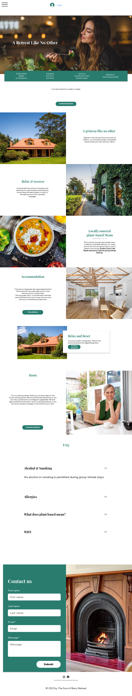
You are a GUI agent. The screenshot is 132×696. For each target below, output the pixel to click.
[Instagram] (63, 676)
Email (12, 622)
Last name (14, 606)
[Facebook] (68, 676)
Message (14, 637)
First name (14, 590)
